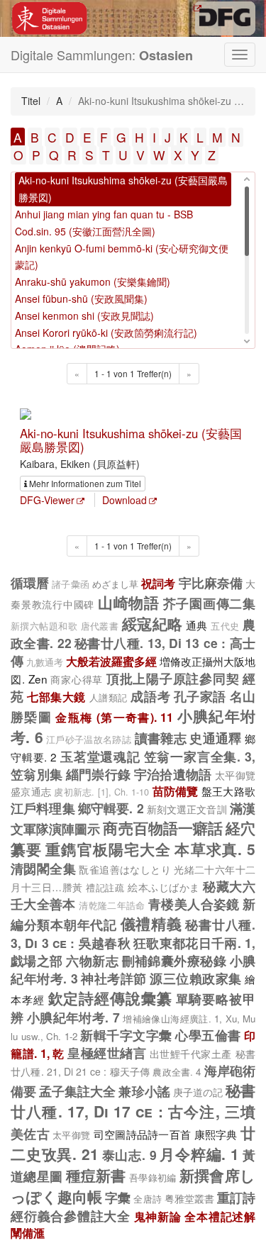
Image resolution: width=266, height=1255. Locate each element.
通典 (197, 624)
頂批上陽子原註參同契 (173, 678)
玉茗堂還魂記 (100, 756)
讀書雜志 (161, 738)
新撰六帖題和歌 (44, 626)
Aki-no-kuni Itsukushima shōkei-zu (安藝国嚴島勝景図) (131, 439)
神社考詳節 (114, 978)
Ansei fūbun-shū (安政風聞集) (81, 298)
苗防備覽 (176, 791)
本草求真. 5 (214, 848)
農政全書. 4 (177, 1071)
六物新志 (92, 960)
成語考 (150, 696)
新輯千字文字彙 (126, 1035)
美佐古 (30, 1133)
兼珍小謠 (144, 1091)
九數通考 (44, 662)
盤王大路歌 (228, 790)
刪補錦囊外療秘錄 (174, 960)
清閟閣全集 (43, 868)
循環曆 (30, 582)
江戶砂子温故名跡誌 (88, 739)
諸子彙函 (70, 584)
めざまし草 (115, 584)
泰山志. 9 (129, 1155)
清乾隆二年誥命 (112, 905)
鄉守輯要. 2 (111, 808)
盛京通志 (31, 791)
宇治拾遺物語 (173, 774)
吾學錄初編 (153, 1177)
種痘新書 (96, 1175)
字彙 (118, 1197)
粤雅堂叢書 (189, 1198)
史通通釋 (215, 738)
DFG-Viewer (47, 500)
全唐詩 (147, 1198)
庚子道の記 (198, 1092)
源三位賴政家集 (196, 978)
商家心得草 (76, 679)
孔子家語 (200, 696)
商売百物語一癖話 (162, 827)
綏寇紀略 (152, 623)
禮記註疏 (105, 887)
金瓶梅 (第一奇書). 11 (114, 717)
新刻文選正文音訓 (187, 809)
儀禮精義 (151, 923)
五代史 (225, 626)
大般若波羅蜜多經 (111, 661)
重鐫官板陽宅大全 (108, 848)
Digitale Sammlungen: (102, 55)
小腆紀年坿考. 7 (73, 1017)
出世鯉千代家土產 (191, 1054)
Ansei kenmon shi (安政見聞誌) (84, 315)
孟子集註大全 (77, 1091)
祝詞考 (158, 583)
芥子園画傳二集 (209, 603)
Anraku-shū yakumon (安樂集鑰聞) (92, 281)
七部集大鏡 (56, 696)
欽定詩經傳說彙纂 (110, 997)
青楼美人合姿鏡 (194, 904)
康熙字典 (216, 1134)
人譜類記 (108, 697)
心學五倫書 (208, 1035)
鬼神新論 (158, 1216)
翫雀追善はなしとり (125, 869)
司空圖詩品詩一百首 (143, 1134)
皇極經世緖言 (106, 1052)
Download (124, 500)
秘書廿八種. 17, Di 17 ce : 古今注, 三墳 (133, 1100)
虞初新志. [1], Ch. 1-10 (101, 792)
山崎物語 (129, 602)
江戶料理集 (43, 808)
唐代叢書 (100, 626)
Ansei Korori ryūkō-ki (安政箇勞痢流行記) (106, 332)
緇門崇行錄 (98, 774)
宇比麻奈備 (211, 582)
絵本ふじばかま (164, 887)
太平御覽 (235, 775)
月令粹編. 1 (199, 1153)
